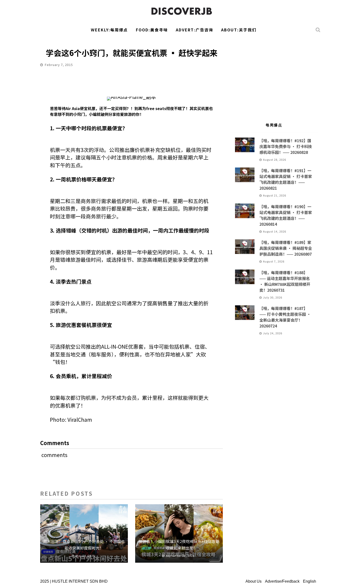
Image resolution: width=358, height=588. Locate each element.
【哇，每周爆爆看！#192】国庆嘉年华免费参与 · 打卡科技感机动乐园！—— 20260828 (285, 146)
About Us (253, 581)
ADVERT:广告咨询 (194, 30)
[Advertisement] (274, 77)
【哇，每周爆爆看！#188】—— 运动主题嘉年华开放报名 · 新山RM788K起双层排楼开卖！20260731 (284, 281)
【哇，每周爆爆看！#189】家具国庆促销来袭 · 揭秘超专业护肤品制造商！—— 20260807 (285, 248)
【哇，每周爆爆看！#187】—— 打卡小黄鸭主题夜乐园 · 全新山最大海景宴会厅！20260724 (285, 317)
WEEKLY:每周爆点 (109, 30)
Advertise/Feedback (282, 581)
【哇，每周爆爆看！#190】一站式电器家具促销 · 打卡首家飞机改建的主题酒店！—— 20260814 (285, 215)
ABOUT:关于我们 (238, 30)
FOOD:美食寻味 (152, 30)
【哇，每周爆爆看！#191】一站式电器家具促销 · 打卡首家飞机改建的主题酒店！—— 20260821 (285, 179)
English (309, 581)
